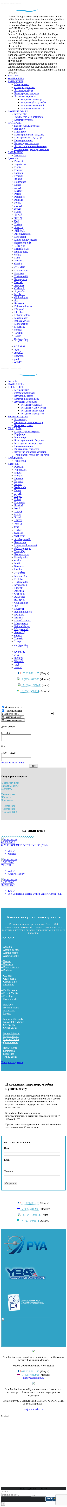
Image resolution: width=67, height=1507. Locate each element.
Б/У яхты (6, 797)
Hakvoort (8, 1004)
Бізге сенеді (20, 114)
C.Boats (7, 975)
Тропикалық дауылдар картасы (31, 149)
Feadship (8, 996)
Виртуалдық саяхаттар (26, 143)
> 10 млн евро (9, 811)
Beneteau (8, 964)
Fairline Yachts (10, 990)
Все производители (12, 1062)
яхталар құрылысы (24, 87)
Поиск (33, 766)
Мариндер (20, 131)
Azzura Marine (11, 955)
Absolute (7, 946)
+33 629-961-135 (30, 673)
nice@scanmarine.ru (33, 1377)
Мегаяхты (6, 788)
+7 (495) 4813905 (29, 679)
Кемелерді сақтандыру (26, 93)
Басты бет (13, 75)
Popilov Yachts (11, 1036)
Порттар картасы (23, 140)
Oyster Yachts (10, 1027)
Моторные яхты (10, 782)
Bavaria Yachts (11, 967)
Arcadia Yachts (11, 949)
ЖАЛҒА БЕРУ (16, 78)
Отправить (10, 1183)
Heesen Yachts (10, 999)
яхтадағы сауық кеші (32, 105)
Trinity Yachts (10, 1056)
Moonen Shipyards (13, 1019)
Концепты (7, 800)
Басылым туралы (23, 119)
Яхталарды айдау (23, 90)
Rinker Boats (10, 1047)
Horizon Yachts (11, 1007)
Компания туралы (18, 111)
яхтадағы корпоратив (32, 108)
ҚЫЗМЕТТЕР (15, 81)
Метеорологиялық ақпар (28, 137)
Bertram (7, 970)
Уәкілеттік (20, 155)
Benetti (7, 961)
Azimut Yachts (10, 952)
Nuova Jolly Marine (13, 1022)
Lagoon (7, 1013)
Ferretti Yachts (10, 993)
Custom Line (10, 981)
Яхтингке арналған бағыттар (30, 146)
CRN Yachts (9, 978)
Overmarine (9, 1025)
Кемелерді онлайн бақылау (29, 134)
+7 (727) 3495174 (29, 691)
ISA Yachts (9, 1010)
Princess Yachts (11, 1039)
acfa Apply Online (49, 1127)
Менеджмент (21, 84)
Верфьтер (19, 128)
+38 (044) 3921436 (31, 685)
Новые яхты (8, 794)
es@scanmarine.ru (33, 1409)
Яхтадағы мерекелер (25, 96)
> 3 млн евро (8, 808)
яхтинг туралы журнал (27, 125)
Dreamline (8, 984)
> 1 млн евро (8, 805)
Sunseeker (8, 1053)
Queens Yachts (10, 1042)
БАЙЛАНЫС (15, 152)
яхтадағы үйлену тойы (33, 102)
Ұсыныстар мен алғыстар (28, 116)
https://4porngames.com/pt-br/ (16, 899)
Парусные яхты (10, 785)
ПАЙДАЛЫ (14, 122)
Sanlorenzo (9, 1050)
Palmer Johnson (11, 1033)
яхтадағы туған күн (31, 99)
